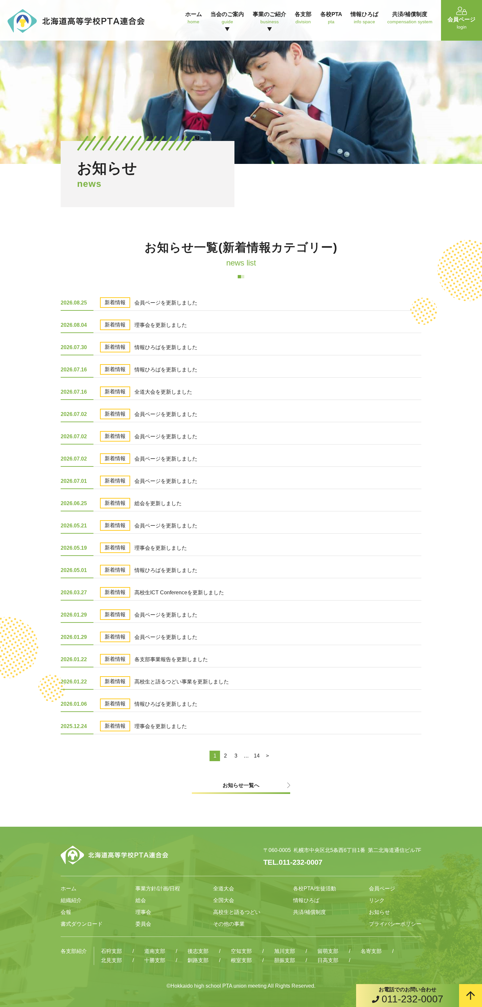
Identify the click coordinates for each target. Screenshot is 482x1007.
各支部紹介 (74, 951)
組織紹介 (71, 900)
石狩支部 (111, 951)
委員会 (143, 924)
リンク (377, 900)
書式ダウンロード (82, 924)
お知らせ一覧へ (241, 785)
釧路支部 (198, 960)
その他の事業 (229, 924)
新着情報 (115, 302)
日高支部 (327, 960)
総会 (140, 900)
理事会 (143, 912)
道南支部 (154, 951)
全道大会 (223, 888)
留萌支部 (327, 951)
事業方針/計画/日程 (157, 888)
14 (257, 756)
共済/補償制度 (309, 912)
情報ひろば (306, 900)
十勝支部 (154, 960)
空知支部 (241, 951)
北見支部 (111, 960)
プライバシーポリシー (395, 924)
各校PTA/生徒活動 (314, 888)
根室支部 (241, 960)
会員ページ (382, 888)
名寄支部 (371, 951)
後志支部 (198, 951)
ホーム (68, 888)
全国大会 (223, 900)
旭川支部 (284, 951)
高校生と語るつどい (236, 912)
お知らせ (379, 912)
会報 (66, 912)
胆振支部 (284, 960)
